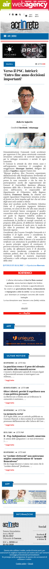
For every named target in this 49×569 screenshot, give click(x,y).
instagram (39, 537)
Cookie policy (21, 563)
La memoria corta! (13, 414)
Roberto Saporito (24, 122)
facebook (41, 534)
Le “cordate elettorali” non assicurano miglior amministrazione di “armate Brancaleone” (24, 459)
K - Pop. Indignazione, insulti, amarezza (24, 436)
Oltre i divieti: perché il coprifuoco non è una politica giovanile (24, 392)
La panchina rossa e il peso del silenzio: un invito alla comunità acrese (24, 368)
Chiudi (30, 563)
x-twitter (41, 539)
